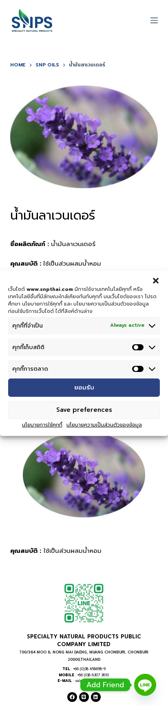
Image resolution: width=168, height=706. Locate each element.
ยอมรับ (84, 387)
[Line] (84, 697)
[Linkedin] (96, 697)
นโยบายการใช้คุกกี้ (42, 425)
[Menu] (154, 20)
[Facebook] (72, 697)
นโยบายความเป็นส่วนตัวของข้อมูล (104, 425)
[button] (156, 280)
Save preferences (84, 409)
